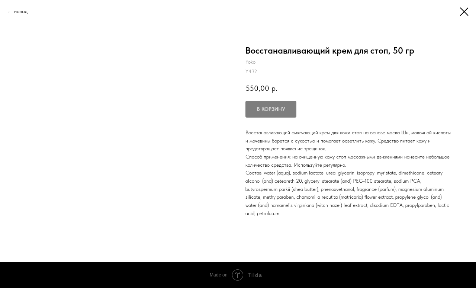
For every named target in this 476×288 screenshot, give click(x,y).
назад (21, 11)
